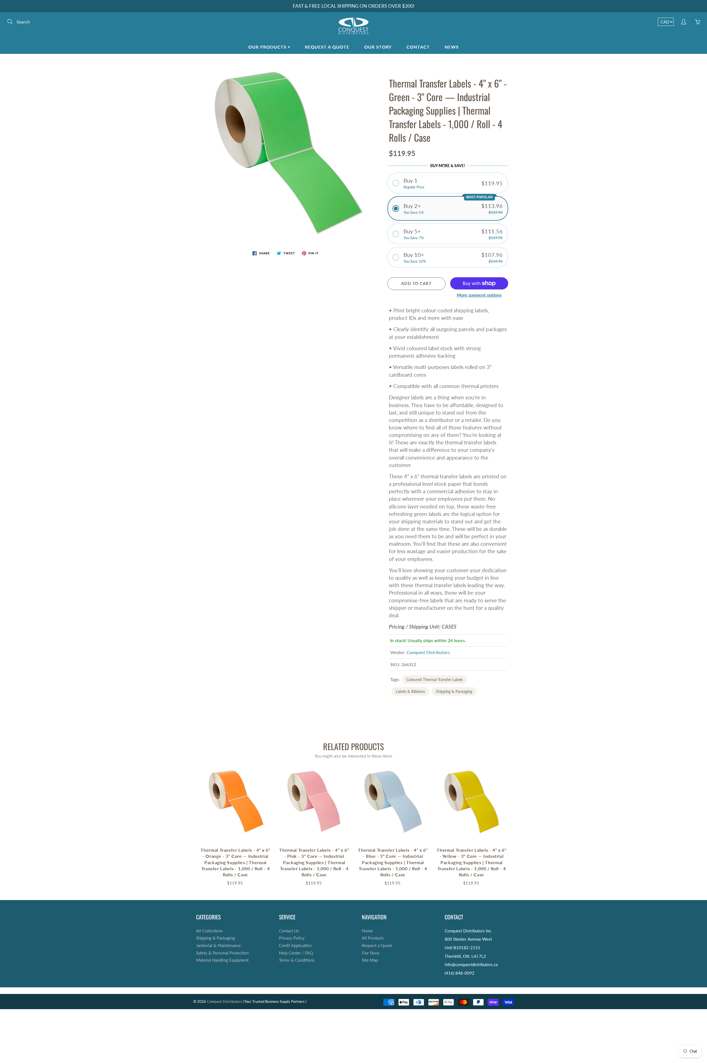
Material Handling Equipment (222, 960)
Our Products (268, 46)
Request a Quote (327, 46)
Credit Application (295, 945)
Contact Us (289, 931)
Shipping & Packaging (454, 691)
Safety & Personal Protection (222, 953)
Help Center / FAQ (296, 953)
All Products (373, 938)
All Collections (209, 931)
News (452, 46)
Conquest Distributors (428, 652)
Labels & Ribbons (410, 691)
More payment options (479, 294)
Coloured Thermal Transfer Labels (434, 679)
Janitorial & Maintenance (218, 945)
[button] (448, 183)
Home (367, 931)
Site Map (370, 960)
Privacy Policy (292, 938)
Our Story (378, 46)
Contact (418, 46)
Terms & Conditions (297, 960)
